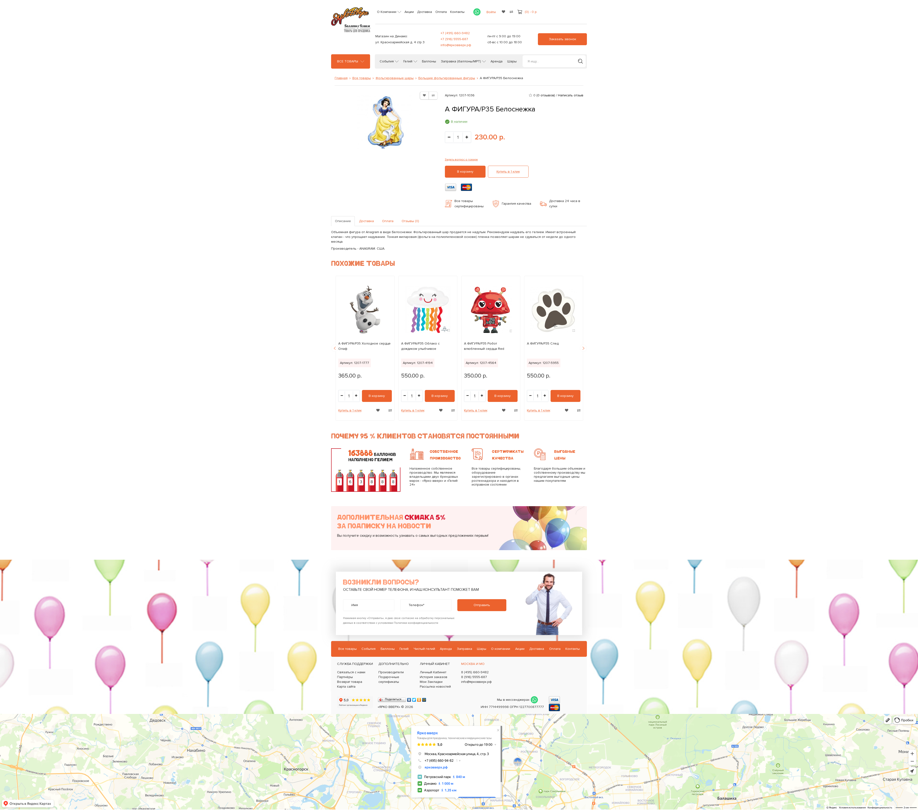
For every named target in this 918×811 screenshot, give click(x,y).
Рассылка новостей (435, 687)
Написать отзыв (570, 95)
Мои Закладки (431, 682)
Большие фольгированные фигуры (446, 78)
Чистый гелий (424, 649)
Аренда (497, 61)
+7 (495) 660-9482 (455, 33)
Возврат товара (349, 682)
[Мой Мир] (424, 699)
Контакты (457, 12)
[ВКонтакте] (409, 699)
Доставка (424, 12)
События (387, 61)
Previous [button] (334, 348)
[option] (365, 348)
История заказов (433, 677)
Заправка (464, 649)
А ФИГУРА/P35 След (543, 343)
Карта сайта (346, 687)
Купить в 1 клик (508, 172)
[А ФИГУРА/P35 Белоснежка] (384, 122)
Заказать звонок (562, 39)
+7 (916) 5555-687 (454, 39)
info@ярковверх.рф (456, 45)
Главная (341, 78)
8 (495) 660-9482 (475, 672)
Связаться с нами (351, 672)
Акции (409, 12)
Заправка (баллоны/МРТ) (461, 61)
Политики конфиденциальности (416, 623)
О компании (500, 649)
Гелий (407, 61)
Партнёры (345, 677)
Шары (512, 61)
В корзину (465, 172)
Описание (343, 221)
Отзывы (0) (410, 221)
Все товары (347, 61)
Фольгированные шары (395, 78)
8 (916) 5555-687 (474, 677)
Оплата (441, 12)
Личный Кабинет (433, 672)
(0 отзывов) (545, 95)
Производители (391, 672)
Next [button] (583, 348)
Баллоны (429, 61)
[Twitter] (414, 699)
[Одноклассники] (419, 699)
